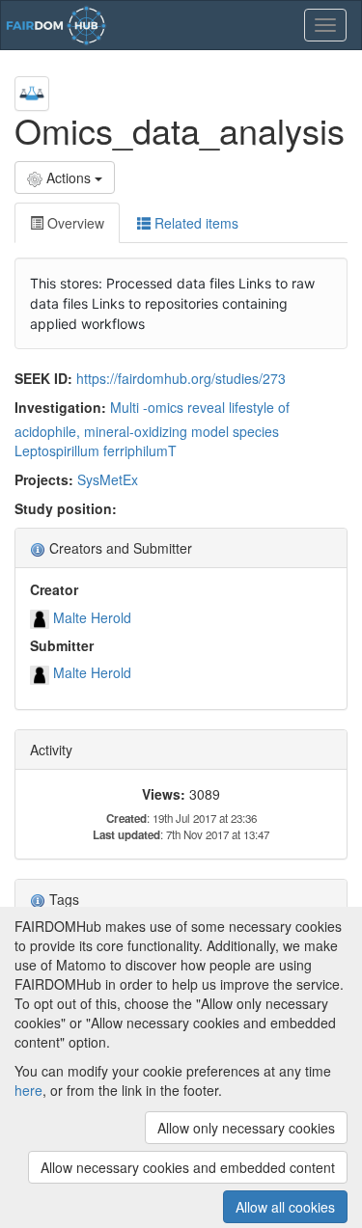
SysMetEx (107, 479)
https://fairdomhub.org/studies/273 (181, 378)
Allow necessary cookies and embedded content (188, 1167)
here (28, 1090)
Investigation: (60, 407)
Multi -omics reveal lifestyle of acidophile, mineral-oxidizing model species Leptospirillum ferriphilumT (152, 428)
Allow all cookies (285, 1206)
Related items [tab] (194, 222)
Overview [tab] (73, 222)
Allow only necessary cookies (246, 1127)
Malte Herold (92, 617)
